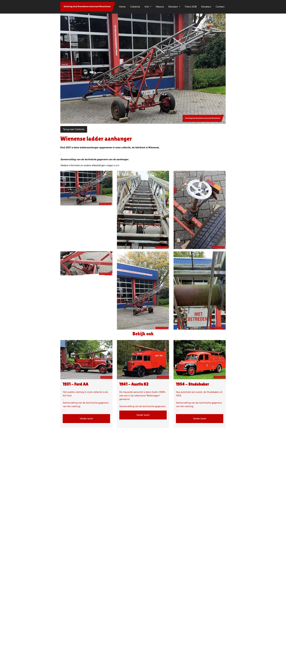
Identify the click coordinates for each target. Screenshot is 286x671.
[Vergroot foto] (86, 188)
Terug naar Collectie (73, 129)
